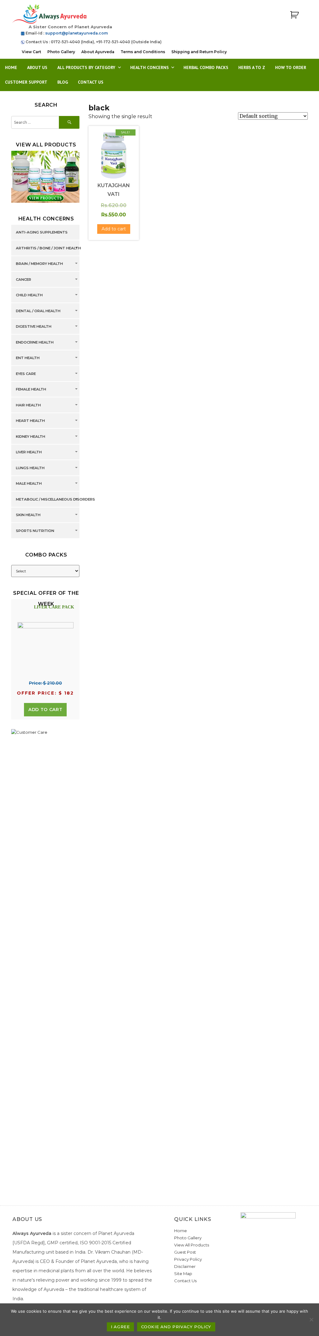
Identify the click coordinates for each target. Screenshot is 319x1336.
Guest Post (185, 1252)
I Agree (120, 1326)
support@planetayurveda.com (76, 33)
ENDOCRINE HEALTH (35, 342)
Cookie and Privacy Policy (176, 1326)
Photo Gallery (61, 51)
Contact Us (90, 82)
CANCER (23, 279)
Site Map (183, 1273)
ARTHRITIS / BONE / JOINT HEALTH (48, 248)
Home (11, 67)
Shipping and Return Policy (199, 51)
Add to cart (45, 709)
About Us (37, 67)
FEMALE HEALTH (31, 389)
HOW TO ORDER (290, 67)
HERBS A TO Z (251, 67)
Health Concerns (149, 67)
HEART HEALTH (30, 421)
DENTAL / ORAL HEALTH (38, 311)
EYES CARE (26, 374)
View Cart (31, 51)
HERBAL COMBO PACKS (205, 67)
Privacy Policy (188, 1259)
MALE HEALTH (29, 484)
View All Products (191, 1244)
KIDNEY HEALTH (30, 436)
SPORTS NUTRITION (35, 531)
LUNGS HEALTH (30, 468)
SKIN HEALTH (28, 515)
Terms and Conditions (143, 51)
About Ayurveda (97, 51)
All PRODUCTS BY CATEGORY (86, 67)
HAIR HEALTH (28, 405)
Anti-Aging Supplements (42, 232)
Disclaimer (185, 1266)
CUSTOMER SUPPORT (26, 82)
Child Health (29, 295)
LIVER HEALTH (29, 452)
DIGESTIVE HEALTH (33, 327)
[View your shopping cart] (294, 15)
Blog (62, 82)
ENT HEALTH (28, 358)
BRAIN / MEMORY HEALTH (39, 264)
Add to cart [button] (114, 229)
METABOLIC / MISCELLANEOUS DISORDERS (55, 499)
